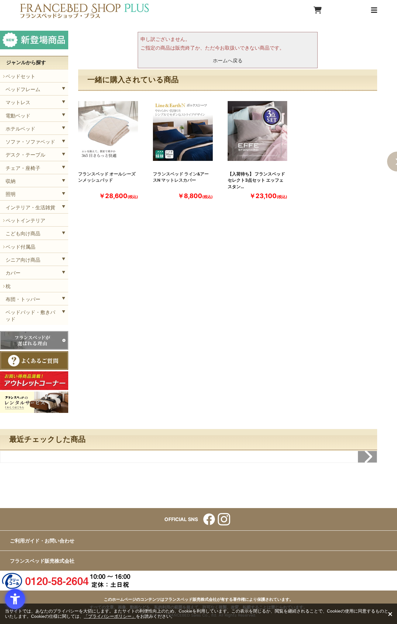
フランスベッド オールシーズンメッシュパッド (107, 177)
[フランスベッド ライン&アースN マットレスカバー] (183, 131)
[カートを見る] (318, 10)
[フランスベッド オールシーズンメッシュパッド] (108, 131)
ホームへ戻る (228, 60)
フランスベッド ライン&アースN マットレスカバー (181, 177)
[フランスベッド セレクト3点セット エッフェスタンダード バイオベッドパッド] (258, 131)
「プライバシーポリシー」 (110, 616)
